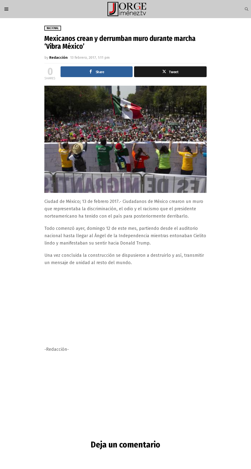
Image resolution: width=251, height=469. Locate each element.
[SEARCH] (247, 9)
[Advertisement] (125, 305)
